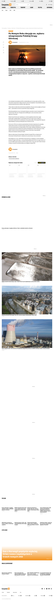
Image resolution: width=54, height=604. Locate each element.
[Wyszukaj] (28, 4)
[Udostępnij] (3, 52)
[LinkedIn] (47, 589)
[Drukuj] (3, 47)
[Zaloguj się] (46, 5)
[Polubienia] (3, 42)
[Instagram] (51, 589)
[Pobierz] (3, 50)
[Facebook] (42, 589)
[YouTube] (49, 589)
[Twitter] (44, 589)
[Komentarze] (3, 44)
